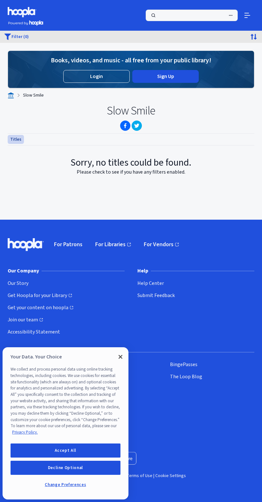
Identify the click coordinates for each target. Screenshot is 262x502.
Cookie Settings (170, 476)
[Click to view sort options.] (254, 36)
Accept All (66, 450)
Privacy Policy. (25, 432)
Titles (15, 139)
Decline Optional (65, 468)
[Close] (120, 357)
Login (96, 76)
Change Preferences (65, 485)
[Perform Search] (192, 15)
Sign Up (165, 76)
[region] (65, 423)
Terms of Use (139, 476)
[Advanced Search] (231, 15)
